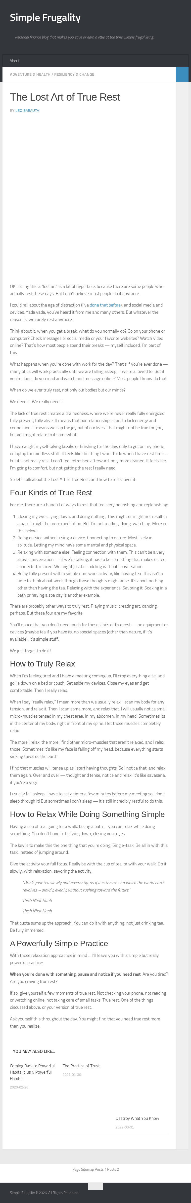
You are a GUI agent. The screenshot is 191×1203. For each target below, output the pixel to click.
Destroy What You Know (137, 1118)
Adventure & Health (30, 74)
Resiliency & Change (74, 74)
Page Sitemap (83, 1169)
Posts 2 (113, 1169)
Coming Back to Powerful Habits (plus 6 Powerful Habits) (32, 1072)
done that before (105, 305)
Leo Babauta (27, 111)
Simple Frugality (45, 17)
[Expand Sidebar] (182, 74)
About (15, 60)
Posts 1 (100, 1169)
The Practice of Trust (81, 1065)
